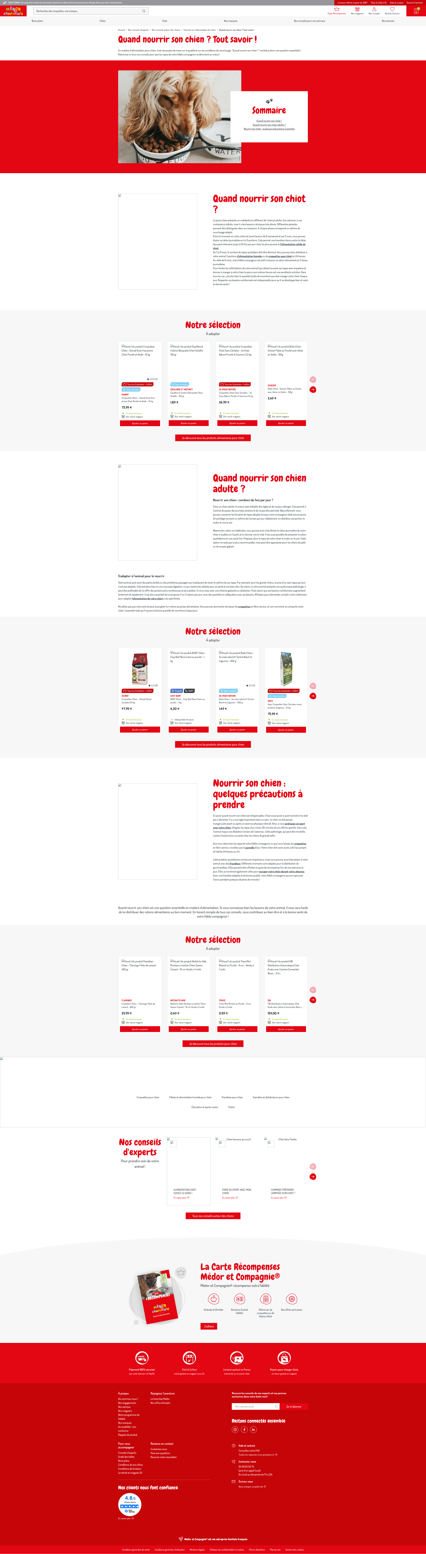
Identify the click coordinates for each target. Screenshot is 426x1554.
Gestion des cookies (295, 1549)
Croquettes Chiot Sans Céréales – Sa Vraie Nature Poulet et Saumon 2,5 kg (236, 394)
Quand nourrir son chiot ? (269, 120)
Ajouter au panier (140, 423)
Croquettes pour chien (148, 1097)
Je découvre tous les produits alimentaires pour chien (213, 744)
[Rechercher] (143, 10)
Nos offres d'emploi (160, 1402)
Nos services (388, 20)
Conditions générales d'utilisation (170, 1549)
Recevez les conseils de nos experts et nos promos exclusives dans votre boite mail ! (259, 1394)
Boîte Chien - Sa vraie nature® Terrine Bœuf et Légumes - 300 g (236, 701)
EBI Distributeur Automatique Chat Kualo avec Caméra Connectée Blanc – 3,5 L (285, 1007)
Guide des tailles (126, 1456)
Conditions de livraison (129, 1468)
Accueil (121, 29)
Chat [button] (164, 20)
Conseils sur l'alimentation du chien (200, 29)
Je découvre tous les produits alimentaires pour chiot (213, 438)
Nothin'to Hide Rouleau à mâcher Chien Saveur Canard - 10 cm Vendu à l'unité (188, 1005)
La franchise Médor (160, 1398)
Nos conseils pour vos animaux (309, 20)
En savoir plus (180, 1197)
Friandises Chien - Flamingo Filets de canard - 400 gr (138, 1005)
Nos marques (230, 20)
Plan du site (275, 1549)
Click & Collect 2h (379, 2)
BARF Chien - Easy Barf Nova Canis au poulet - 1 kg (187, 701)
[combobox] (88, 10)
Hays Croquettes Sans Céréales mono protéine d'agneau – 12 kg (285, 706)
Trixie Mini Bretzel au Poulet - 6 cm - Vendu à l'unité (235, 1005)
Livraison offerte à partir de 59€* (352, 2)
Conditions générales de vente (136, 1549)
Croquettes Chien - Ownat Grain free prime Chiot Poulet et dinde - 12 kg (138, 399)
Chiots (231, 1107)
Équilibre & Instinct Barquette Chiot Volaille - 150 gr (186, 394)
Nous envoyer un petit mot (251, 1486)
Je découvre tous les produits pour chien (213, 1043)
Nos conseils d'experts (138, 29)
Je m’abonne (293, 1406)
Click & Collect (189, 1369)
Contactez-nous (159, 1449)
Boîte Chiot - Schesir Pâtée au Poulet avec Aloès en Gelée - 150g (284, 390)
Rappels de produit (127, 1434)
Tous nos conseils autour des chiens (213, 1216)
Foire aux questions (160, 1453)
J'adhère (209, 1326)
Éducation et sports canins (205, 1107)
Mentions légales (197, 1549)
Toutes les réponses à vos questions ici (256, 1454)
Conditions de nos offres (130, 1464)
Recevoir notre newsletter (164, 1457)
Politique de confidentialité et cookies (227, 1549)
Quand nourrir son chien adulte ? (269, 124)
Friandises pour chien (232, 1097)
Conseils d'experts (127, 1452)
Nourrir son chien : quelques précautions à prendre (269, 128)
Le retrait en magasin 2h (130, 1472)
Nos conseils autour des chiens (166, 29)
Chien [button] (103, 20)
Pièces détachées (257, 1549)
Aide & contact (396, 2)
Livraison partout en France (236, 1369)
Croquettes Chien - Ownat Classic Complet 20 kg (137, 701)
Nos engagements (127, 1402)
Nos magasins (125, 1410)
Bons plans (37, 20)
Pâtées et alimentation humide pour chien (190, 1097)
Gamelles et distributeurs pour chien (271, 1097)
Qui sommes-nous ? (128, 1398)
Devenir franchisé (415, 2)
